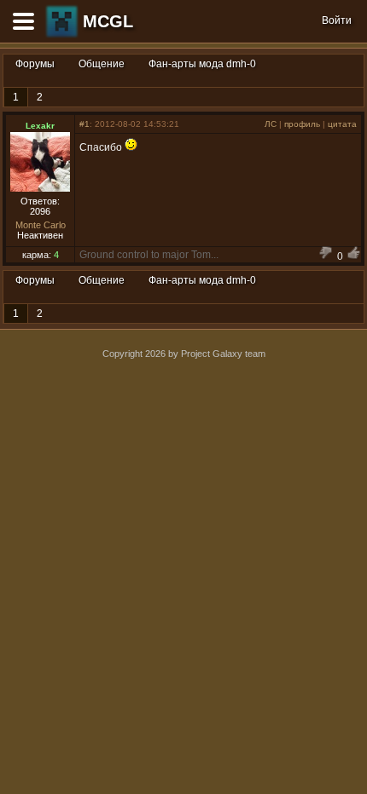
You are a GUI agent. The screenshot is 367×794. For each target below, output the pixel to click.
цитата (342, 124)
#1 (84, 124)
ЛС (271, 124)
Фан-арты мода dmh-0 (202, 64)
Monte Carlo (40, 225)
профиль (302, 124)
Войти (337, 20)
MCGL (108, 21)
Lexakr (40, 125)
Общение (102, 64)
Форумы (35, 64)
